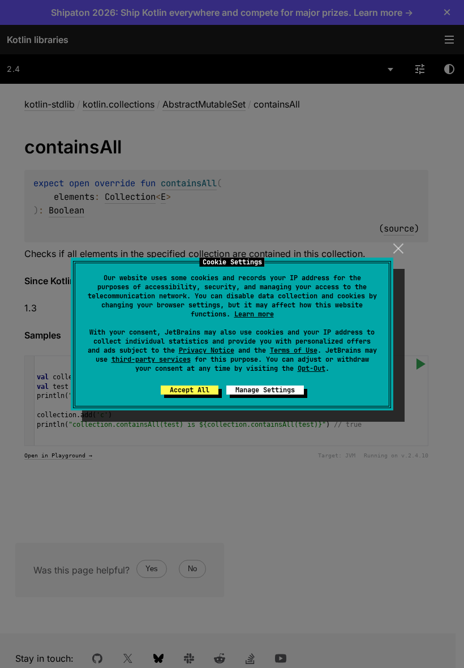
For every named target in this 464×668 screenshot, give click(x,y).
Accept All (189, 390)
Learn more (254, 314)
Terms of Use (293, 350)
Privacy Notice (206, 350)
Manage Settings (265, 390)
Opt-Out (311, 368)
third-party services (151, 359)
